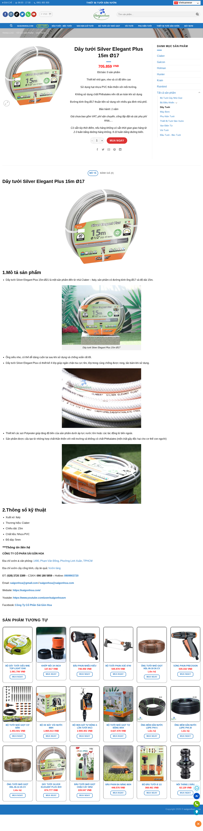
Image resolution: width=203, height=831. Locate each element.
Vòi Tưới (129, 26)
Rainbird (162, 86)
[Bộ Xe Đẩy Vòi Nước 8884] (51, 704)
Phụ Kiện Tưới (145, 26)
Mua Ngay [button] (17, 677)
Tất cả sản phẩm (24, 33)
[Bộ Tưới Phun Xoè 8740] (118, 644)
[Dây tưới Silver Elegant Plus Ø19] (51, 763)
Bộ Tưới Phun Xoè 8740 (118, 666)
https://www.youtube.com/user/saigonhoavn (39, 597)
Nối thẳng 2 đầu (185, 784)
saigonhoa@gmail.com (24, 583)
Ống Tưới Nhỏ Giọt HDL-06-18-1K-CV (152, 667)
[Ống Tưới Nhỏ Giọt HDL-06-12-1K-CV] (17, 763)
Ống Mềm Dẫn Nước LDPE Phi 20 (185, 726)
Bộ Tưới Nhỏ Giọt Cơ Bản (17, 726)
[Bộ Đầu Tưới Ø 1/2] (151, 763)
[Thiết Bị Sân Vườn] (101, 14)
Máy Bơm (188, 26)
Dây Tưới (42, 26)
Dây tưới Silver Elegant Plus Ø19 (51, 785)
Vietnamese (185, 2)
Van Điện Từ (166, 125)
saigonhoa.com (25, 26)
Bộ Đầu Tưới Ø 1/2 (152, 784)
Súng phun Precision (185, 666)
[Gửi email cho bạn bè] (108, 149)
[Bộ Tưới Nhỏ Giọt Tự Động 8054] (118, 704)
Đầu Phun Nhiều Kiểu (84, 666)
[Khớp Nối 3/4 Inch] (51, 644)
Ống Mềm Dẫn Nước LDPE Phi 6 (152, 726)
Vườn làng (54, 568)
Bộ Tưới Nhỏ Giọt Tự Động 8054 (118, 726)
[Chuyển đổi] (199, 93)
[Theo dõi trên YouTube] (33, 14)
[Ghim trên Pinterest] (114, 149)
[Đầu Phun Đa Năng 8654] (118, 763)
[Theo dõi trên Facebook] (5, 14)
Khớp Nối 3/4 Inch (51, 666)
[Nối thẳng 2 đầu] (185, 763)
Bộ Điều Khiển (167, 102)
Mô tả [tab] (92, 173)
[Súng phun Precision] (185, 644)
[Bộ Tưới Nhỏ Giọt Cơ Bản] (17, 704)
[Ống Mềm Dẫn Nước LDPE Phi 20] (185, 704)
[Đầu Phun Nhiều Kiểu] (84, 644)
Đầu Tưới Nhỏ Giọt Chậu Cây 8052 (84, 785)
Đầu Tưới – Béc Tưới (62, 26)
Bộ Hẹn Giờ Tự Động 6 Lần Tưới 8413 (84, 726)
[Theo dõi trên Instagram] (11, 14)
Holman (161, 68)
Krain (160, 80)
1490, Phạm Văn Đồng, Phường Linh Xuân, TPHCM (62, 561)
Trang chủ (8, 33)
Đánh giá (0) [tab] (107, 173)
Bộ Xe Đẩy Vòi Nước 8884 (51, 726)
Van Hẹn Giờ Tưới (85, 26)
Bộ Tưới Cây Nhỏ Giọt (109, 26)
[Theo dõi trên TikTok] (16, 14)
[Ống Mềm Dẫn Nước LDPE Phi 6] (151, 704)
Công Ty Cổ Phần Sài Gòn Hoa (33, 605)
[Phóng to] (6, 103)
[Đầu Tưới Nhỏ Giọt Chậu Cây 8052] (84, 763)
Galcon (161, 62)
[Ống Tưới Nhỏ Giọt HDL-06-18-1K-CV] (151, 644)
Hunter (161, 74)
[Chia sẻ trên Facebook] (97, 149)
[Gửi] (197, 14)
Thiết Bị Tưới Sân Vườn (168, 26)
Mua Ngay (117, 140)
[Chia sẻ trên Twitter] (103, 149)
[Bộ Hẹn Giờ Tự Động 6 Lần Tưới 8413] (84, 704)
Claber (161, 56)
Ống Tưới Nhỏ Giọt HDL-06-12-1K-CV (17, 785)
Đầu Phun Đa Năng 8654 (118, 784)
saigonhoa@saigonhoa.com (57, 583)
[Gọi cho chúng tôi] (28, 14)
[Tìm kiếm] (11, 25)
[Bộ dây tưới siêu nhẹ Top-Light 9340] (17, 644)
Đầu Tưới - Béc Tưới (170, 135)
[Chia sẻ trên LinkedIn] (120, 149)
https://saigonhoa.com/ (26, 590)
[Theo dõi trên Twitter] (22, 14)
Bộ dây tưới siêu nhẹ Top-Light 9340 (17, 667)
